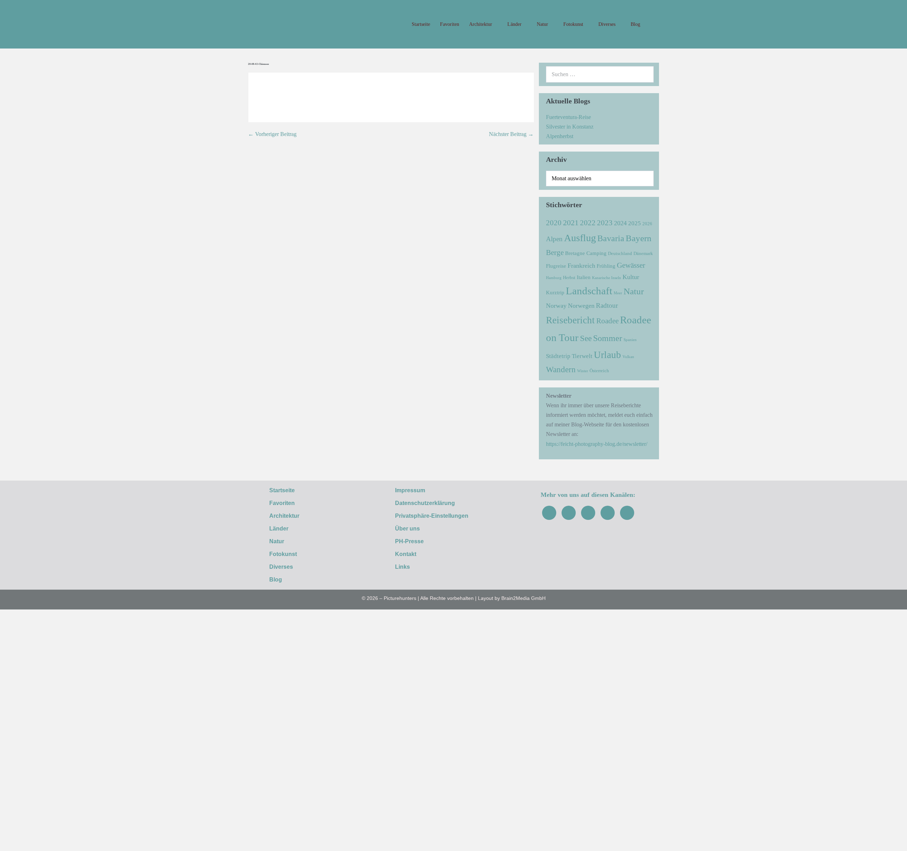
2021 (571, 222)
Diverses (607, 24)
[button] (652, 24)
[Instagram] (569, 513)
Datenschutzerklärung (425, 503)
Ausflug (580, 237)
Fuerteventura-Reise (568, 117)
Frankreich (581, 265)
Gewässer (631, 265)
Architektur (481, 24)
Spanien (630, 340)
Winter (582, 371)
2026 (647, 223)
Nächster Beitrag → (511, 134)
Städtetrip (558, 356)
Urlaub (607, 355)
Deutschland (620, 253)
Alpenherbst (559, 136)
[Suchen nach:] (600, 74)
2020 (554, 223)
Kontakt (405, 554)
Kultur (630, 276)
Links (402, 567)
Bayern (639, 238)
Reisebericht (570, 320)
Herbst (569, 277)
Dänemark (643, 253)
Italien (584, 277)
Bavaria (610, 238)
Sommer (607, 338)
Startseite (421, 24)
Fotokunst (574, 24)
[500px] (627, 513)
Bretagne (575, 253)
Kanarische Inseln (606, 278)
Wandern (561, 369)
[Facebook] (549, 513)
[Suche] (644, 74)
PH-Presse (409, 541)
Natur (543, 24)
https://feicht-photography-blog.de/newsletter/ (596, 444)
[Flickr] (608, 513)
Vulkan (628, 357)
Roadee (607, 321)
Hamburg (554, 278)
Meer (618, 293)
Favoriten (449, 24)
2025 (634, 223)
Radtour (607, 305)
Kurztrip (555, 292)
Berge (555, 252)
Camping (596, 253)
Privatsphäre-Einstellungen (431, 516)
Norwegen (581, 305)
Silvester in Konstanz (569, 127)
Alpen (554, 239)
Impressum (410, 490)
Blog (635, 24)
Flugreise (556, 266)
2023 (605, 223)
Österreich (599, 370)
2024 (620, 223)
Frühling (606, 266)
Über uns (407, 529)
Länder (515, 24)
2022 (588, 223)
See (586, 338)
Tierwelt (582, 356)
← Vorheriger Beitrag (272, 134)
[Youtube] (588, 513)
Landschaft (589, 290)
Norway (556, 305)
